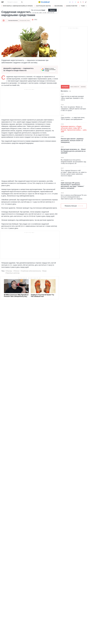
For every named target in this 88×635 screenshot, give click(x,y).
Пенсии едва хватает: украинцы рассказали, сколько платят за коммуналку (72, 140)
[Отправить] (22, 2)
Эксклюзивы (58, 6)
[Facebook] (70, 2)
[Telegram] (75, 2)
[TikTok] (85, 2)
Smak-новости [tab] (74, 86)
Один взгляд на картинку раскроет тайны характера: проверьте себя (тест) (72, 98)
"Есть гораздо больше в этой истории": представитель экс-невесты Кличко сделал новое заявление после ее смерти (74, 173)
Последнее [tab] (65, 86)
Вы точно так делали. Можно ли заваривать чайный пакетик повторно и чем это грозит (73, 108)
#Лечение (16, 271)
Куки (43, 10)
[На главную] (44, 2)
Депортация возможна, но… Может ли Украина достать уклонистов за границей (73, 151)
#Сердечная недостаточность (31, 271)
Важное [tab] (83, 86)
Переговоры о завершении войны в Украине (18, 6)
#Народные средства (12, 273)
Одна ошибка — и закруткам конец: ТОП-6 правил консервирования (73, 118)
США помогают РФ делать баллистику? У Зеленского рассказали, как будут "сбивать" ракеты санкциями (72, 185)
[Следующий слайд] (86, 6)
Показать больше (71, 206)
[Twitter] (80, 2)
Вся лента (64, 91)
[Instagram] (83, 2)
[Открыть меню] (2, 2)
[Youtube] (78, 2)
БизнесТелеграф (71, 6)
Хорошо (52, 10)
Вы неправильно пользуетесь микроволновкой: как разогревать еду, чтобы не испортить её (73, 161)
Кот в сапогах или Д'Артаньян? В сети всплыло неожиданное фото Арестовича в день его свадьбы (74, 197)
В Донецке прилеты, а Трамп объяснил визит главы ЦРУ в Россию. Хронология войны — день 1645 (74, 129)
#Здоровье (8, 271)
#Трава (44, 271)
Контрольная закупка (43, 6)
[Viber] (72, 2)
